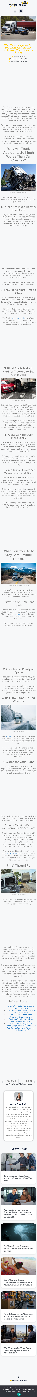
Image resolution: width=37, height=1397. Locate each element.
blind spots (16, 614)
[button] (15, 11)
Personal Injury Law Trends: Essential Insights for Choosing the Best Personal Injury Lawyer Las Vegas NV (18, 1213)
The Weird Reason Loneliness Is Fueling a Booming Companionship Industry (18, 1248)
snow (8, 736)
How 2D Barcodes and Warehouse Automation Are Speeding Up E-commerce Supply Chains (18, 1316)
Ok (19, 1394)
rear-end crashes (19, 318)
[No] (35, 1391)
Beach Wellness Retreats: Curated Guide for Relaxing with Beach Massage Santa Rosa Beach (18, 1282)
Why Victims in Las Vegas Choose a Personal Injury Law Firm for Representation (18, 1350)
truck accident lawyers (11, 853)
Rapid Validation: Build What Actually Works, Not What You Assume (18, 1178)
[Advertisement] (18, 86)
